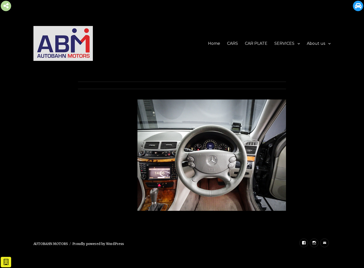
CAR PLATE (256, 43)
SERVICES (284, 43)
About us (316, 43)
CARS (232, 43)
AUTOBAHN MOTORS (50, 244)
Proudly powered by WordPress (98, 244)
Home (214, 43)
